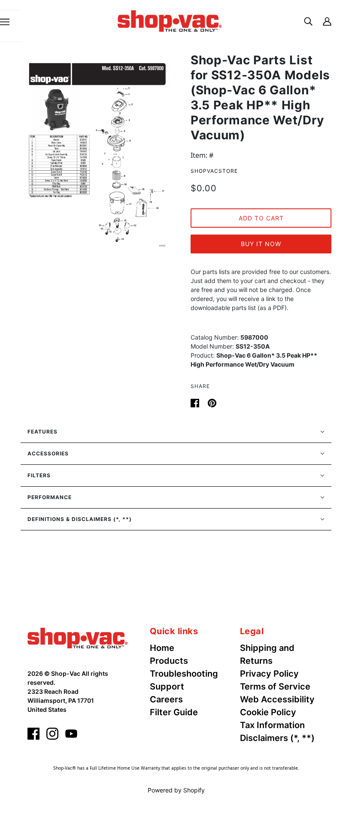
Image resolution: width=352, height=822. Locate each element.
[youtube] (71, 733)
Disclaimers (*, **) (277, 738)
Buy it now (261, 243)
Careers (166, 699)
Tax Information (272, 725)
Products (169, 661)
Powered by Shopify (176, 790)
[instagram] (52, 733)
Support (167, 686)
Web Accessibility (277, 699)
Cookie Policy (268, 712)
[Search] (308, 20)
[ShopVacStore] (77, 637)
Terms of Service (275, 686)
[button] (176, 432)
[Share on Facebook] (195, 402)
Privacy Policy (269, 673)
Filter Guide (174, 712)
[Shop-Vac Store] (170, 20)
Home (162, 648)
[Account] (327, 20)
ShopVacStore (214, 171)
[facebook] (33, 733)
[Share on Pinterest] (212, 402)
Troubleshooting (184, 673)
